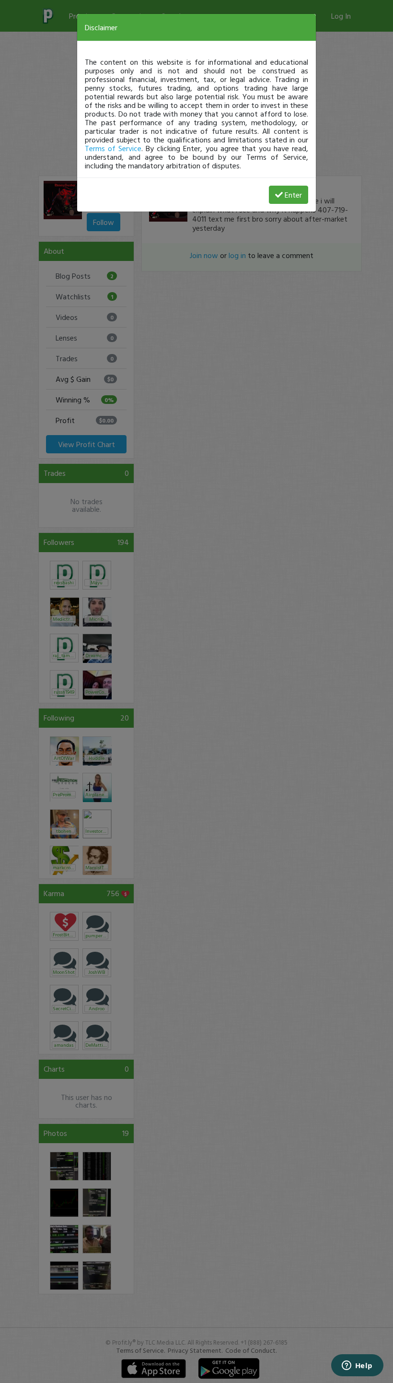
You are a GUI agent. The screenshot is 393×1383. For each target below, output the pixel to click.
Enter (293, 195)
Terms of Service (113, 148)
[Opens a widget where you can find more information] (357, 1366)
